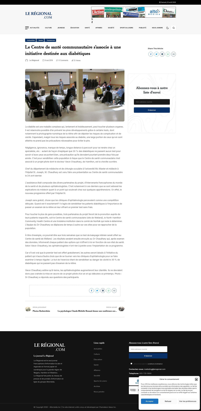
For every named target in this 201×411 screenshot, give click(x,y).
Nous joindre (157, 28)
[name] (38, 15)
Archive (97, 386)
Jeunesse (61, 28)
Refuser (168, 401)
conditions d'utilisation (155, 364)
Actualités (34, 28)
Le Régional (34, 60)
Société (111, 28)
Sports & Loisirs (126, 28)
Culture (48, 28)
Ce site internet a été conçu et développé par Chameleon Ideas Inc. (89, 407)
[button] (196, 379)
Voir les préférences (187, 401)
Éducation (74, 28)
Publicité (142, 28)
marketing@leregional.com (154, 369)
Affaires (98, 28)
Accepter (149, 401)
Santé (87, 28)
